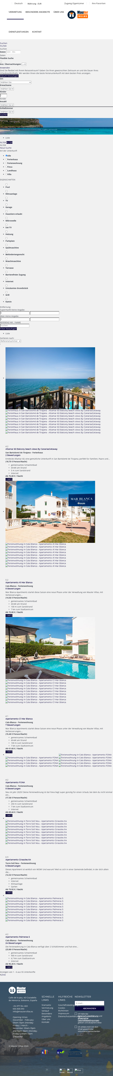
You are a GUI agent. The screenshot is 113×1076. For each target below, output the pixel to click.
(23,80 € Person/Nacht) (16, 949)
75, (12, 476)
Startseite (46, 1005)
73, (12, 889)
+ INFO (9, 479)
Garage (9, 207)
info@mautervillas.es (23, 1011)
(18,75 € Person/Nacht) (16, 461)
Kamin (9, 301)
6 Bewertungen (13, 866)
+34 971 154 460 (20, 1006)
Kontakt (36, 32)
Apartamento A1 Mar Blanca (19, 582)
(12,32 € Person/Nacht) (16, 875)
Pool (8, 187)
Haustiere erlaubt (14, 214)
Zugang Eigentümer (74, 3)
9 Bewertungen (13, 588)
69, (12, 812)
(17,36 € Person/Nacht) (16, 797)
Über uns (58, 12)
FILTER (3, 46)
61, (12, 748)
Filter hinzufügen (8, 328)
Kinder (3, 91)
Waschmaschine (13, 261)
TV (7, 200)
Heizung (9, 234)
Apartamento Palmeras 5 (18, 937)
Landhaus (12, 170)
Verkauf (45, 1011)
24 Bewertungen (14, 943)
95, (12, 964)
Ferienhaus (12, 159)
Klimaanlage (11, 194)
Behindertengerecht (15, 254)
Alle (9, 155)
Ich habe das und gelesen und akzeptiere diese (90, 1018)
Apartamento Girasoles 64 (18, 859)
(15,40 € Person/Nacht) (16, 734)
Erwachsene (5, 85)
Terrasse (10, 268)
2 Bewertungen (13, 455)
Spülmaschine (12, 247)
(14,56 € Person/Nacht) (16, 597)
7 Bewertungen (13, 725)
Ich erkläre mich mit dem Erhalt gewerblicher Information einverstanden (89, 1029)
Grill (7, 295)
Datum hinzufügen (9, 76)
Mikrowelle (11, 220)
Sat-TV (9, 227)
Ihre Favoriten (98, 3)
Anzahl (3, 101)
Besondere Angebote (37, 12)
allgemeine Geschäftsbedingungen (88, 1019)
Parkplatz (10, 241)
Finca (9, 167)
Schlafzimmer (6, 108)
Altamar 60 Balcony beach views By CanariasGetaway (31, 449)
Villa (9, 174)
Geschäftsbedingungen (69, 1005)
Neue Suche (5, 148)
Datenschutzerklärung (69, 1016)
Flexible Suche (7, 58)
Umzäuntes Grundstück (17, 288)
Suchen (3, 43)
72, (12, 612)
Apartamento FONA (15, 782)
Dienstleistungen (19, 32)
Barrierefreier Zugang (16, 274)
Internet (9, 281)
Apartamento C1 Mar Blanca (19, 719)
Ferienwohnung (14, 163)
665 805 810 (18, 1009)
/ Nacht (19, 476)
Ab (7, 476)
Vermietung (15, 12)
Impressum (63, 1013)
